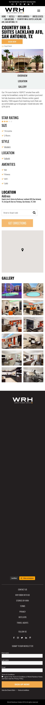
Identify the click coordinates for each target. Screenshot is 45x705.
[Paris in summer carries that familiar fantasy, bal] (22, 528)
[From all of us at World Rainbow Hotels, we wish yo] (22, 547)
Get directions (17, 223)
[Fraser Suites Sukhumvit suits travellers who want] (22, 415)
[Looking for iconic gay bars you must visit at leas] (22, 491)
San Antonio (9, 19)
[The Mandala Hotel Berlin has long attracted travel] (22, 434)
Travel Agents (22, 622)
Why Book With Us (22, 594)
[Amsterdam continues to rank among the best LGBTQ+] (22, 453)
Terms (22, 605)
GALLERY (22, 86)
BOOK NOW (12, 41)
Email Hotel (8, 46)
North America (23, 16)
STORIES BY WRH (22, 600)
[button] (22, 249)
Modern (7, 147)
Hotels (11, 16)
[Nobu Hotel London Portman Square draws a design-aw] (22, 509)
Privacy (22, 611)
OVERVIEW (22, 75)
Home (4, 16)
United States (37, 16)
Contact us (22, 589)
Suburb (7, 158)
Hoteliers (22, 617)
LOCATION (22, 81)
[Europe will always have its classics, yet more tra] (22, 566)
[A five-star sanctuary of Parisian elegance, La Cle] (22, 472)
